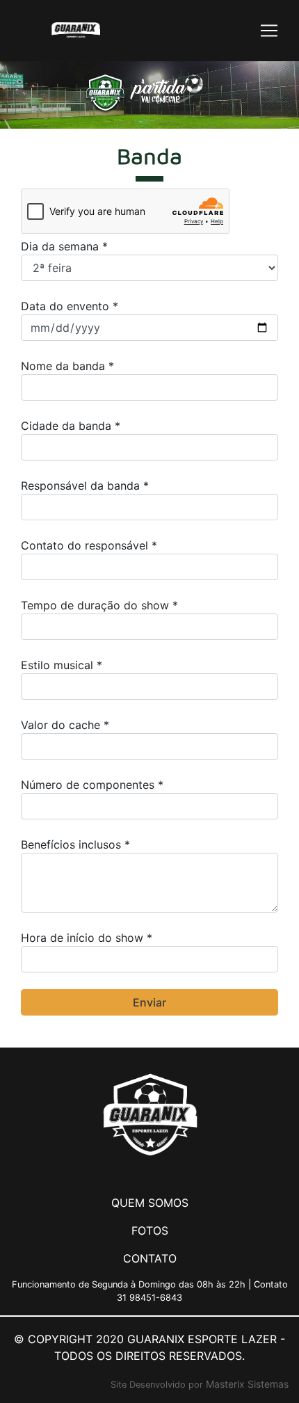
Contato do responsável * (89, 545)
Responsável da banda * (85, 485)
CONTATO (150, 1258)
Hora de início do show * (86, 938)
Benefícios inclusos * (75, 844)
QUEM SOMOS (149, 1203)
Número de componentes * (92, 785)
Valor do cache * (65, 725)
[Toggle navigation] (269, 30)
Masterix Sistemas (247, 1384)
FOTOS (149, 1230)
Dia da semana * (64, 246)
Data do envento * (69, 306)
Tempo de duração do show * (99, 605)
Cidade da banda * (70, 426)
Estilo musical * (61, 665)
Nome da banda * (67, 366)
